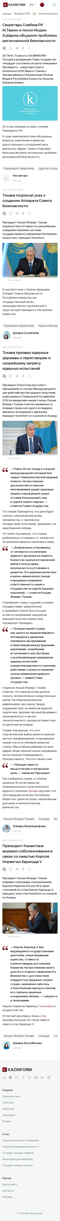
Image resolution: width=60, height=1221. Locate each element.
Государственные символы (18, 1152)
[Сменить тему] (44, 4)
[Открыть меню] (54, 4)
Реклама (7, 1196)
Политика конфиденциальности (20, 1146)
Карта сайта (9, 1184)
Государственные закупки (17, 1165)
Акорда (44, 819)
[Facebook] (23, 48)
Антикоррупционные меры (17, 1159)
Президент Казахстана (19, 168)
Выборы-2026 (22, 13)
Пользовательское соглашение (20, 1140)
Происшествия (11, 1096)
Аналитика (8, 1108)
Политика (7, 1102)
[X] (29, 48)
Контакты (8, 1190)
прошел (33, 790)
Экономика (8, 1115)
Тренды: (7, 13)
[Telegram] (17, 48)
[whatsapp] (10, 48)
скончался (46, 1006)
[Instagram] (4, 48)
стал (43, 1016)
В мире (6, 1121)
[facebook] (23, 1077)
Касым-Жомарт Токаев (19, 819)
